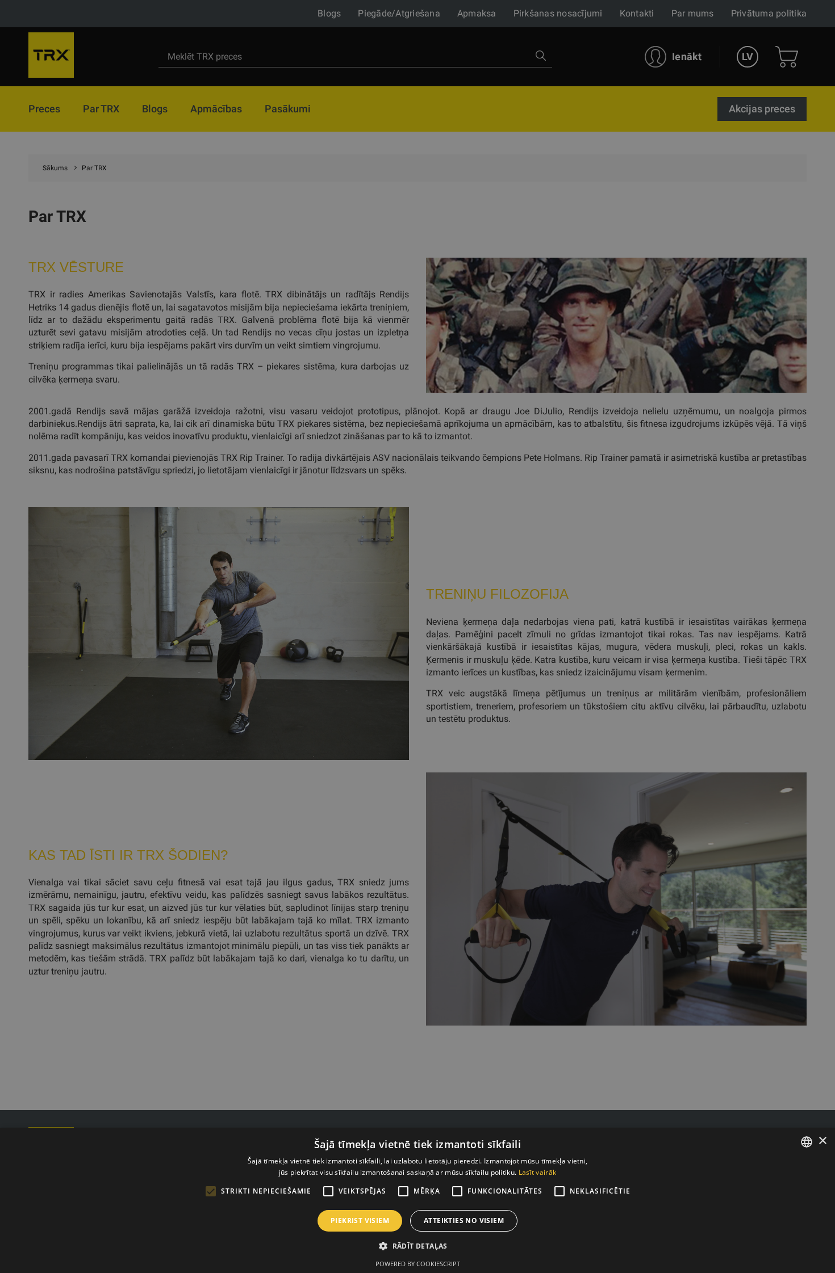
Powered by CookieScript (417, 1263)
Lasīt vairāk (538, 1172)
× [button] (822, 1141)
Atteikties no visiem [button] (464, 1220)
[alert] (417, 636)
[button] (417, 1245)
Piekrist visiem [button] (360, 1220)
